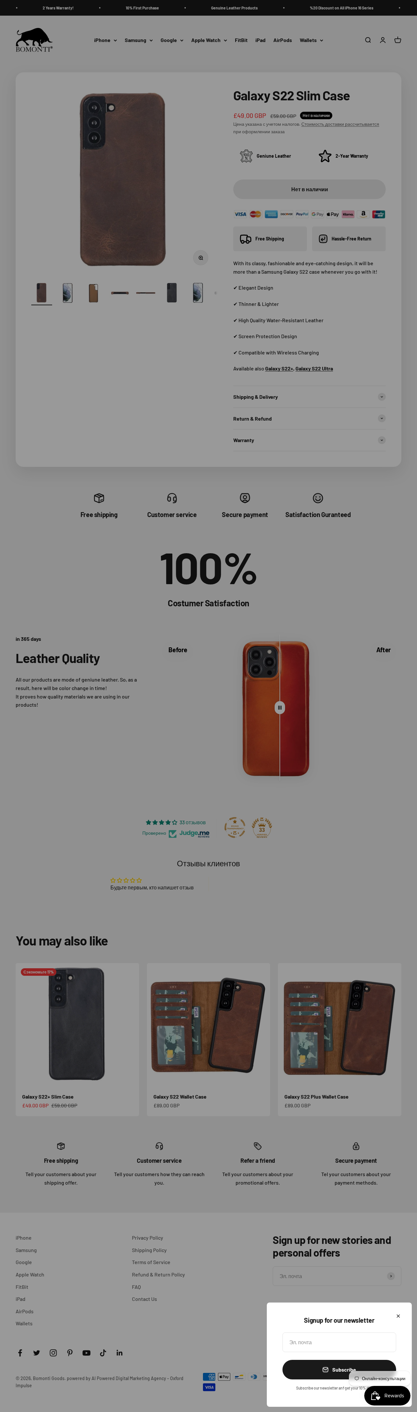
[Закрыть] (398, 1316)
